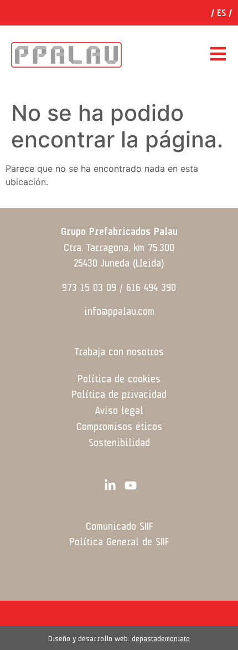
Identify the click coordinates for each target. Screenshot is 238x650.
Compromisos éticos (119, 427)
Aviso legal (119, 411)
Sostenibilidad (119, 443)
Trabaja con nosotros (119, 352)
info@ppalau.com (119, 312)
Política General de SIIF (119, 542)
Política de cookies (119, 379)
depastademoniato (161, 639)
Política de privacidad (119, 395)
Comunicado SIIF (119, 527)
